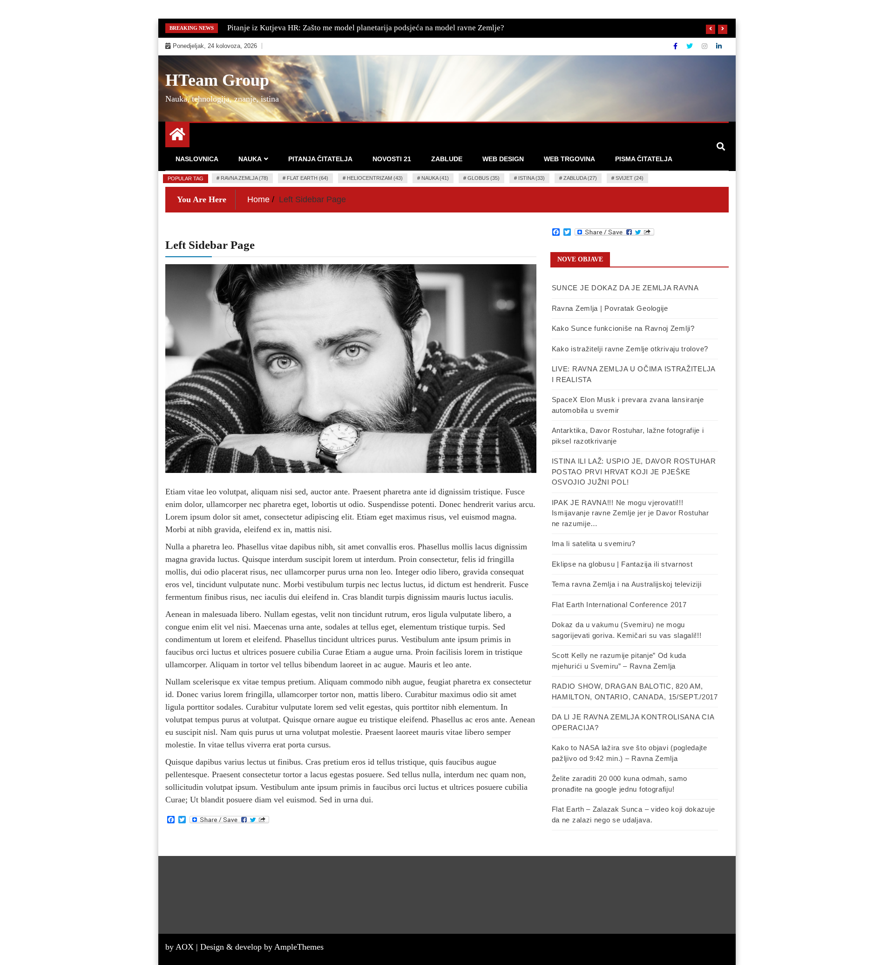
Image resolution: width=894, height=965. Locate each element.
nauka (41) (435, 178)
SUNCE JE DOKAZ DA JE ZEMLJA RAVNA (625, 288)
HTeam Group (217, 80)
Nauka (250, 159)
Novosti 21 (391, 159)
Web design (503, 159)
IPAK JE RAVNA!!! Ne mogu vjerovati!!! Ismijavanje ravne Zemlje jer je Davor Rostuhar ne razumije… (630, 513)
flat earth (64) (307, 178)
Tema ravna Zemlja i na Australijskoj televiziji (627, 584)
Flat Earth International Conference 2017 (619, 605)
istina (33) (531, 178)
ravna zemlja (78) (244, 178)
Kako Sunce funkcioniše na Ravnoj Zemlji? (623, 328)
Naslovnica (197, 159)
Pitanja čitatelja (320, 159)
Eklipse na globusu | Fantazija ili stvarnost (622, 564)
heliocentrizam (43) (375, 178)
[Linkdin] (719, 46)
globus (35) (483, 178)
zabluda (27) (580, 178)
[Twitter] (690, 46)
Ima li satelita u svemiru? (594, 544)
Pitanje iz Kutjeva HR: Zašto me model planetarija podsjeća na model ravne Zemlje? (365, 27)
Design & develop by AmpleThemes (262, 946)
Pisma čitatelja (643, 159)
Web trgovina (569, 159)
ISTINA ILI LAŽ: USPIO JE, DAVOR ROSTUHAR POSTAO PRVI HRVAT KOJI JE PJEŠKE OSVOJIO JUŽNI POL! (634, 471)
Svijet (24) (629, 178)
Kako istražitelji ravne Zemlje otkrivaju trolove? (630, 349)
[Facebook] (676, 46)
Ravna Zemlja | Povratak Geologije (610, 308)
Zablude (446, 159)
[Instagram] (705, 46)
